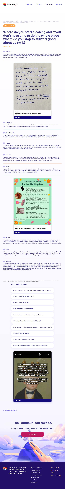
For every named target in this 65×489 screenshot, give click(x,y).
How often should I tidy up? (21, 333)
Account (59, 4)
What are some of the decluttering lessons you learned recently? (32, 327)
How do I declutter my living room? (23, 296)
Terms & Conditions (36, 475)
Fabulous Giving (35, 470)
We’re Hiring (54, 470)
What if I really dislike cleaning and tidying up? (27, 321)
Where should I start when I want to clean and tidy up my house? (32, 290)
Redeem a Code (35, 472)
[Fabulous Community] (10, 4)
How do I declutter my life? (21, 302)
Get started (32, 434)
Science (38, 4)
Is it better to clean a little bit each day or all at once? (28, 315)
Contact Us (34, 482)
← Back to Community (10, 410)
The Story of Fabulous (37, 468)
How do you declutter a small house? (24, 339)
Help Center (34, 480)
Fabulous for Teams (56, 468)
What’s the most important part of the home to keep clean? (30, 345)
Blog (52, 472)
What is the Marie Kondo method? (23, 308)
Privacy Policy (35, 477)
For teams (29, 4)
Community (49, 4)
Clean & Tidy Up (14, 21)
